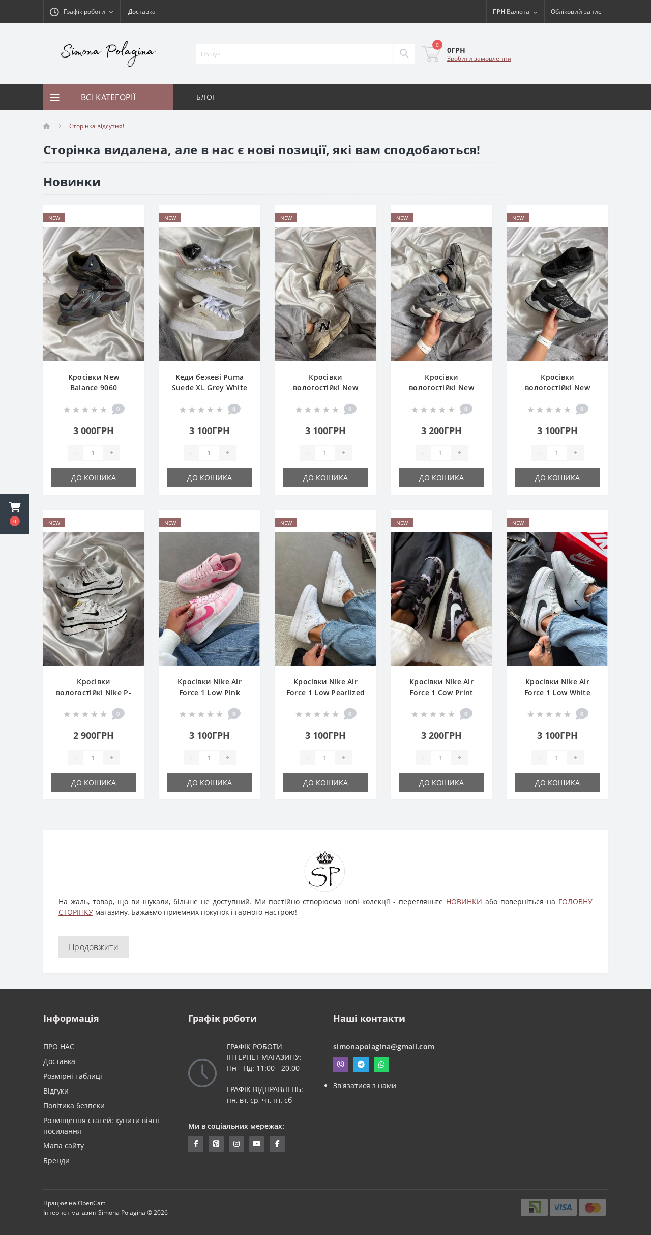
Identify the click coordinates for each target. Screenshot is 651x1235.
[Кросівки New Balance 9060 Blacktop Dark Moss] (93, 293)
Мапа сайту (63, 1146)
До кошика (93, 477)
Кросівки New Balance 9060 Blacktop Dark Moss (93, 387)
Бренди (56, 1160)
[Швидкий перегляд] (128, 250)
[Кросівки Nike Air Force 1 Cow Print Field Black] (441, 598)
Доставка (142, 11)
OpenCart (91, 1203)
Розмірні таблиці (72, 1076)
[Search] (404, 54)
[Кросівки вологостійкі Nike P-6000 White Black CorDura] (93, 598)
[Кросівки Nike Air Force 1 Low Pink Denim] (209, 598)
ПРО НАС (58, 1046)
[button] (14, 514)
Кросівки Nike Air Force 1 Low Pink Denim (209, 692)
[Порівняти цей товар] (128, 234)
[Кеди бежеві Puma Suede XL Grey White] (209, 293)
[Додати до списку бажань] (128, 218)
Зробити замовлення (479, 58)
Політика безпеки (74, 1105)
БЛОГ (206, 97)
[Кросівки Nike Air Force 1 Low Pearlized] (325, 598)
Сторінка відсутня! (96, 126)
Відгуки (56, 1091)
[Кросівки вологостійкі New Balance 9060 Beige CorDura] (325, 293)
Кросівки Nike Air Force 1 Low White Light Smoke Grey (557, 692)
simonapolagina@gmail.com (383, 1046)
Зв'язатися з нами (364, 1085)
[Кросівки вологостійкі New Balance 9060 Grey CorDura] (441, 293)
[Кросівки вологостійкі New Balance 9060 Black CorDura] (557, 293)
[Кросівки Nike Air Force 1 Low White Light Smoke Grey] (557, 598)
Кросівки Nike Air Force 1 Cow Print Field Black (441, 692)
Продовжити (94, 947)
